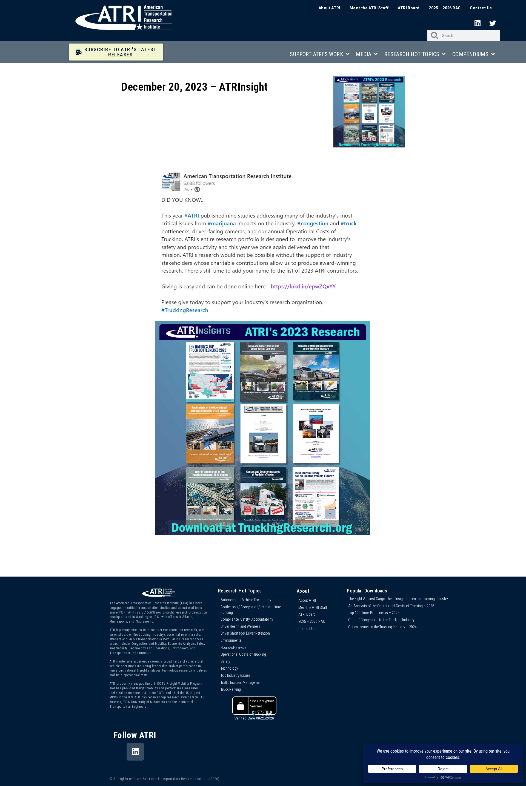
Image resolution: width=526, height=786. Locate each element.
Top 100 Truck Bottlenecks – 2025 (373, 613)
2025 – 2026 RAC (445, 8)
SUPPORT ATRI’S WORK (316, 54)
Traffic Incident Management (241, 682)
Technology (229, 668)
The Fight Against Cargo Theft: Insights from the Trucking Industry (398, 599)
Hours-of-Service (233, 647)
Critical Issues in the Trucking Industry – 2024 (382, 627)
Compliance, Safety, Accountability (247, 619)
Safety (225, 661)
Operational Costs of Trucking (243, 654)
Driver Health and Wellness (241, 626)
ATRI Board (408, 8)
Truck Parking (231, 689)
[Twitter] (493, 23)
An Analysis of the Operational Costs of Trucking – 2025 (391, 606)
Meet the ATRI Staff (369, 8)
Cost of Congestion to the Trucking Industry (381, 620)
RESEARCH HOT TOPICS (411, 54)
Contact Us (481, 8)
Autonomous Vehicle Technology (246, 600)
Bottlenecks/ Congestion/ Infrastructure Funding (251, 610)
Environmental (231, 640)
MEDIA (363, 54)
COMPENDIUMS (470, 54)
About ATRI (329, 8)
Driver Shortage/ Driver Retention (245, 633)
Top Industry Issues (235, 675)
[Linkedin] (477, 23)
